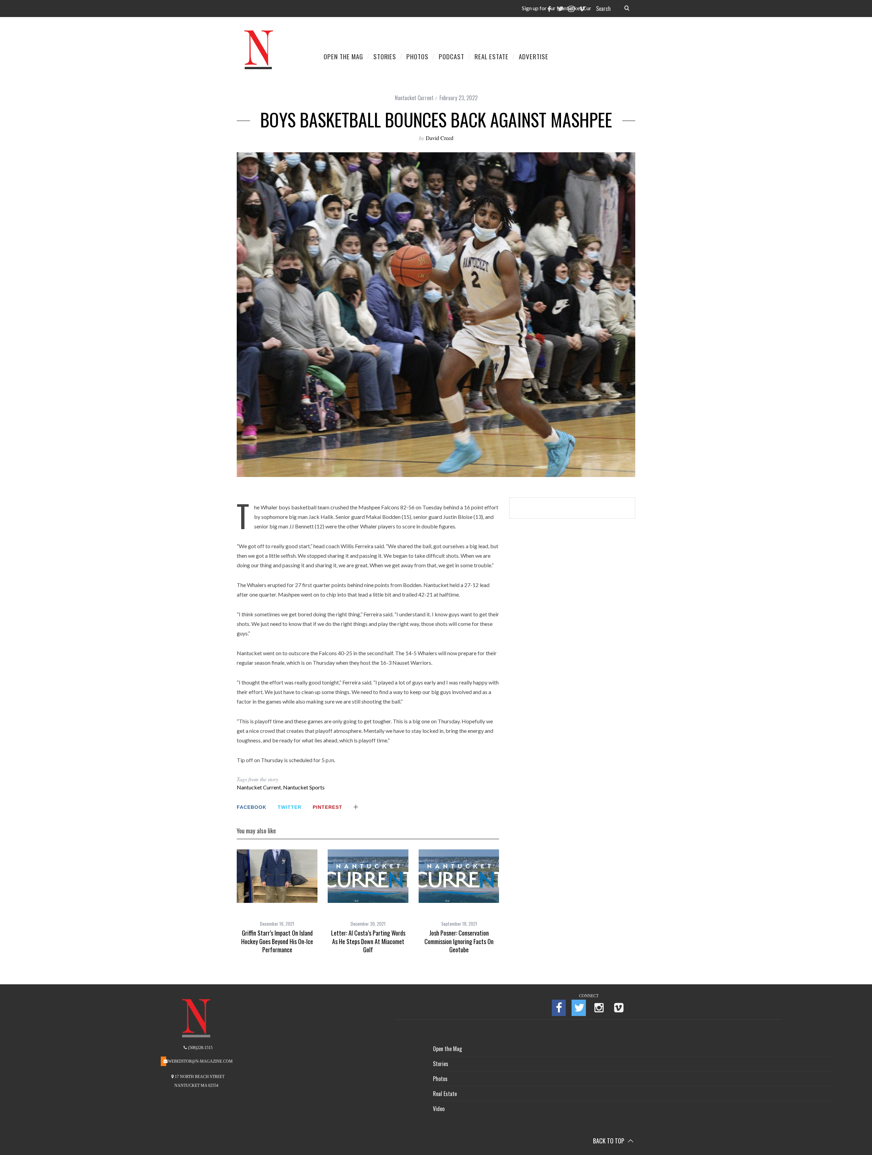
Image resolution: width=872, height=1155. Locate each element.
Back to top (609, 1141)
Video (439, 1109)
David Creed (439, 137)
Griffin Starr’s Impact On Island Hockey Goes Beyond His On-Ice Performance (277, 941)
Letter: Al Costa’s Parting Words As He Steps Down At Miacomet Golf (368, 941)
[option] (277, 901)
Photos (440, 1079)
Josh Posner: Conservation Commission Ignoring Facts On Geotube (459, 941)
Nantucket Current (414, 98)
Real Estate (445, 1094)
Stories (440, 1064)
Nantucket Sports (304, 787)
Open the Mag (447, 1049)
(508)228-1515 (200, 1047)
